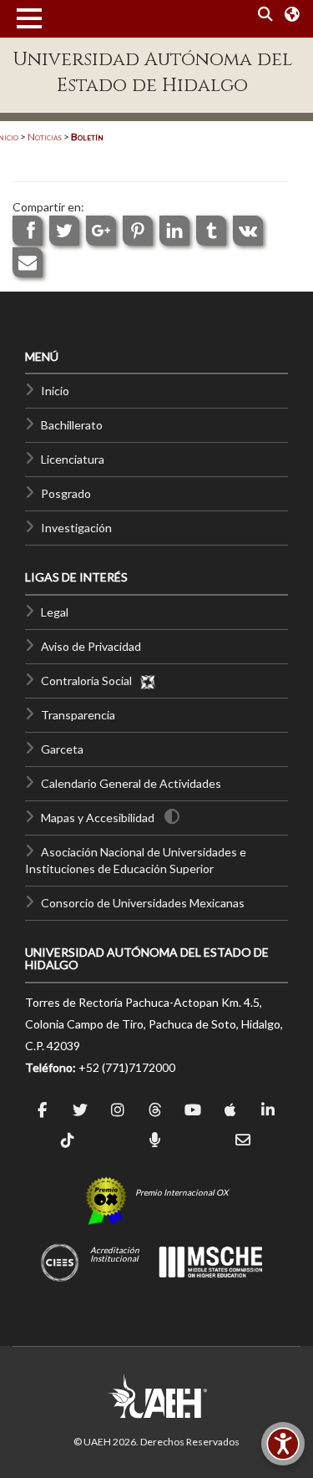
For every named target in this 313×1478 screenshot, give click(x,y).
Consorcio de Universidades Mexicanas (143, 903)
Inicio (55, 390)
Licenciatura (72, 459)
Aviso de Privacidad (91, 646)
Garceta (62, 749)
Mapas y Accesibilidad (97, 817)
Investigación (76, 528)
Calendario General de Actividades (131, 783)
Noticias (45, 136)
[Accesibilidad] (283, 1443)
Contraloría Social (90, 680)
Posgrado (66, 493)
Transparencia (78, 715)
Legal (54, 612)
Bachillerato (72, 425)
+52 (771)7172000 (126, 1067)
